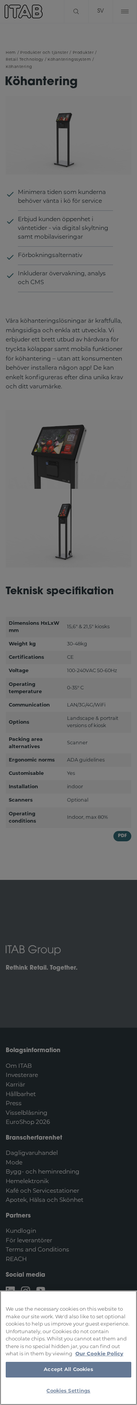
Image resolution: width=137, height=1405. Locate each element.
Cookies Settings (68, 1391)
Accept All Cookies (68, 1369)
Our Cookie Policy (99, 1354)
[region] (68, 1347)
